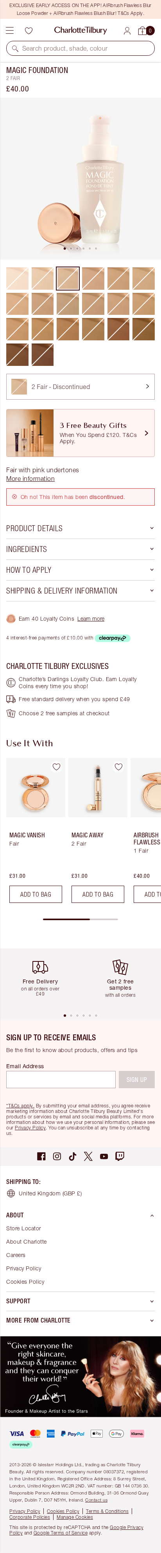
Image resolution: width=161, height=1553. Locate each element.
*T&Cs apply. (20, 1106)
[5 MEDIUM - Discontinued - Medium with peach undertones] (43, 304)
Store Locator (23, 1228)
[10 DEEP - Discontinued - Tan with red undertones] (118, 329)
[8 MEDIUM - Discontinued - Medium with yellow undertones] (17, 329)
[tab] (65, 248)
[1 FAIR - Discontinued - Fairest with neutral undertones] (43, 278)
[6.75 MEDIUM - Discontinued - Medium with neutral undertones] (118, 304)
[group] (33, 833)
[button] (15, 48)
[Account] (127, 30)
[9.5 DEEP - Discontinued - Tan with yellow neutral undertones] (93, 329)
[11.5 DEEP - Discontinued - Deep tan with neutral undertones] (17, 354)
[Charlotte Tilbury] (80, 30)
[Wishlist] (28, 30)
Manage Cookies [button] (75, 1517)
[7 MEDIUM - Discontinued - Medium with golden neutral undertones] (143, 304)
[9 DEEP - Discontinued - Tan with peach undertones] (68, 329)
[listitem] (80, 178)
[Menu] (9, 30)
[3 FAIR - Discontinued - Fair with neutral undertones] (93, 278)
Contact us (96, 1499)
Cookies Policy (25, 1281)
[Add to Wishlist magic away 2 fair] (118, 767)
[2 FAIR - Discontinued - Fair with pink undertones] (68, 278)
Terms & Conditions (107, 1511)
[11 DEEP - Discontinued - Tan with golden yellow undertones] (143, 329)
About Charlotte (26, 1241)
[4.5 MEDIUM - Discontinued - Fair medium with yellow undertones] (143, 278)
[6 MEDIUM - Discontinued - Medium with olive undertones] (68, 304)
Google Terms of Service (61, 1533)
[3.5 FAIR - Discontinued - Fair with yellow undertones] (17, 304)
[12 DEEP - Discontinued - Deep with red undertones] (43, 354)
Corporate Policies (29, 1517)
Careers (16, 1255)
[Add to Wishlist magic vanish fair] (56, 767)
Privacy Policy (30, 1128)
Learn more (90, 618)
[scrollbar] (80, 919)
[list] (80, 178)
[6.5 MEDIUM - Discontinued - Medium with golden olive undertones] (93, 304)
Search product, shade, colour (65, 48)
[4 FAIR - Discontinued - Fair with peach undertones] (118, 278)
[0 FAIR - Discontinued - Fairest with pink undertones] (17, 278)
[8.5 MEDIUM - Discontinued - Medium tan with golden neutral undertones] (43, 329)
